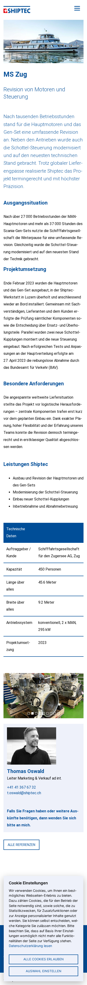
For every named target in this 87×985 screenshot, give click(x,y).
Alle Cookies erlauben (43, 959)
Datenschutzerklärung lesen (30, 946)
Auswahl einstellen (43, 971)
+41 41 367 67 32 (21, 787)
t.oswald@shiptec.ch (24, 793)
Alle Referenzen (21, 845)
